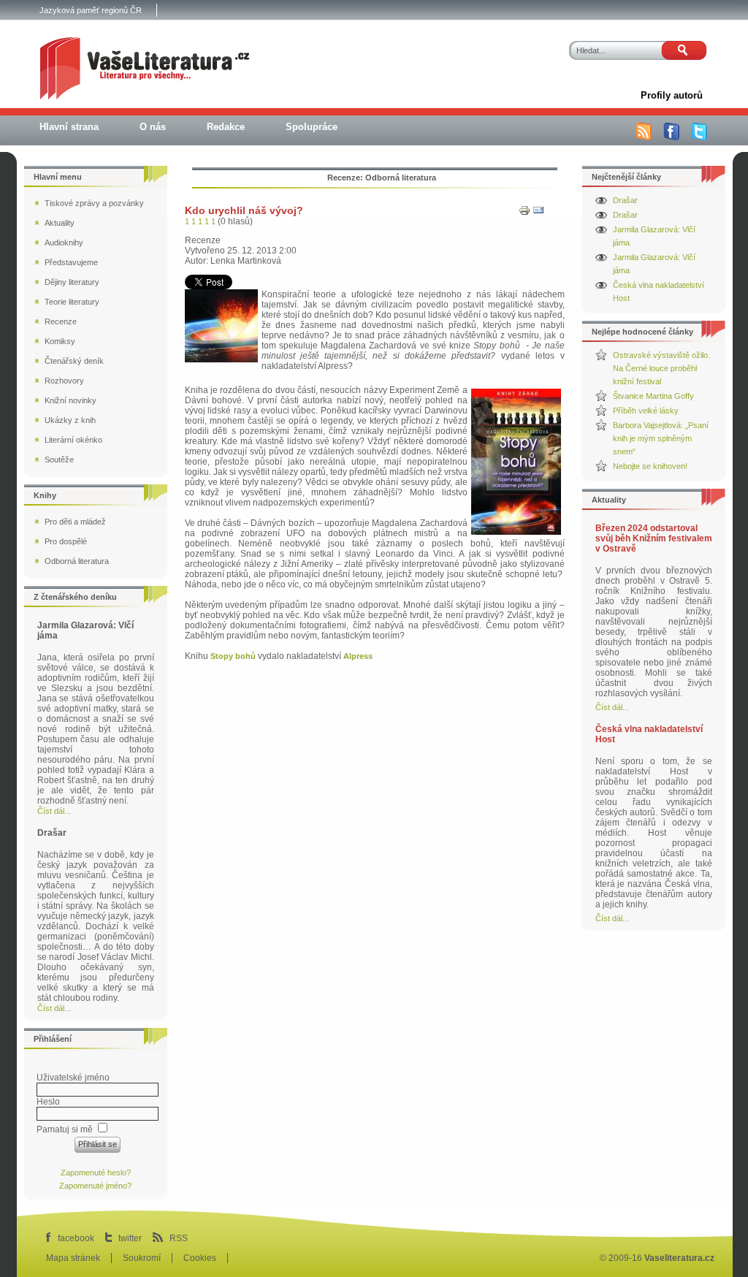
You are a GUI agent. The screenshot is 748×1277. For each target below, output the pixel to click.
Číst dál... (612, 707)
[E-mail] (538, 213)
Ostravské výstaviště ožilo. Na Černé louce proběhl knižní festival (661, 368)
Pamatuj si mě (65, 1129)
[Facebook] (671, 137)
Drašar (625, 200)
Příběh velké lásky (646, 410)
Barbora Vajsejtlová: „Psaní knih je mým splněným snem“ (661, 438)
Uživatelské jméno (73, 1077)
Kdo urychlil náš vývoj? (244, 210)
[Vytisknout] (524, 213)
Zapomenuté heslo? (96, 1172)
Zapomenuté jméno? (95, 1185)
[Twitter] (699, 137)
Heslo (48, 1102)
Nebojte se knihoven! (650, 466)
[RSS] (644, 137)
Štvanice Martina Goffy (653, 396)
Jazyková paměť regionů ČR (90, 10)
